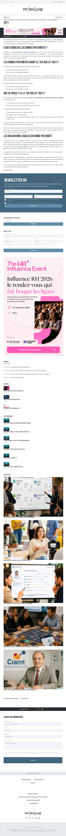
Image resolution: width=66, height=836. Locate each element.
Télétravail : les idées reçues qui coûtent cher (14, 449)
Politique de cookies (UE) (33, 800)
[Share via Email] (25, 36)
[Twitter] (54, 1)
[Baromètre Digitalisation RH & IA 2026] (6, 397)
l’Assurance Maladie (23, 146)
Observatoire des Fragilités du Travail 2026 (13, 391)
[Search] (58, 17)
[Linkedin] (59, 1)
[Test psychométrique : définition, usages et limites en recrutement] (33, 583)
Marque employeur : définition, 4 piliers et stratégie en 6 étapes (17, 560)
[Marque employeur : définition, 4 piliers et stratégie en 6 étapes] (33, 540)
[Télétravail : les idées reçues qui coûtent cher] (6, 447)
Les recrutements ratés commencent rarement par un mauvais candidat (30, 374)
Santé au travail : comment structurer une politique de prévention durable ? (20, 690)
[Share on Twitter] (17, 36)
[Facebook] (52, 1)
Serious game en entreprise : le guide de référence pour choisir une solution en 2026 (21, 646)
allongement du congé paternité (11, 698)
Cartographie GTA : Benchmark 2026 (11, 408)
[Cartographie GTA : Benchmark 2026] (6, 406)
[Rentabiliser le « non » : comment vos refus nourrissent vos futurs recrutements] (6, 464)
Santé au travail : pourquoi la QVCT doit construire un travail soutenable (19, 517)
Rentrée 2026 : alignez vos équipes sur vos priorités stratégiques (28, 370)
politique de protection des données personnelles (30, 199)
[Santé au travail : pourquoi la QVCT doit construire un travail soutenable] (33, 497)
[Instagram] (57, 1)
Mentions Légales (33, 793)
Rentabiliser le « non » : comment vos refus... (14, 466)
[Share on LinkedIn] (23, 36)
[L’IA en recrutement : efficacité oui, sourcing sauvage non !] (6, 438)
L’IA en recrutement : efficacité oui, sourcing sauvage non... (17, 440)
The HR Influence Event (17, 377)
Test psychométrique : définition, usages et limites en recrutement (18, 603)
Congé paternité (24, 698)
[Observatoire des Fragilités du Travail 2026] (6, 388)
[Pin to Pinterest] (20, 36)
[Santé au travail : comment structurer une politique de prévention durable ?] (33, 669)
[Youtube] (61, 1)
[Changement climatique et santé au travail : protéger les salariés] (6, 429)
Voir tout (6, 363)
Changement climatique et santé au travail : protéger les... (17, 432)
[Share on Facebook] (14, 36)
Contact (33, 782)
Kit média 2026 (33, 803)
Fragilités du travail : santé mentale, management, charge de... (18, 423)
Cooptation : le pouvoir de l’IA (10, 458)
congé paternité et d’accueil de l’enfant (23, 52)
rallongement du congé (43, 39)
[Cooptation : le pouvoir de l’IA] (6, 455)
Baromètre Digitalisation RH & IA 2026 (12, 399)
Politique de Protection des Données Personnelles (33, 797)
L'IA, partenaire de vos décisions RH (20, 367)
